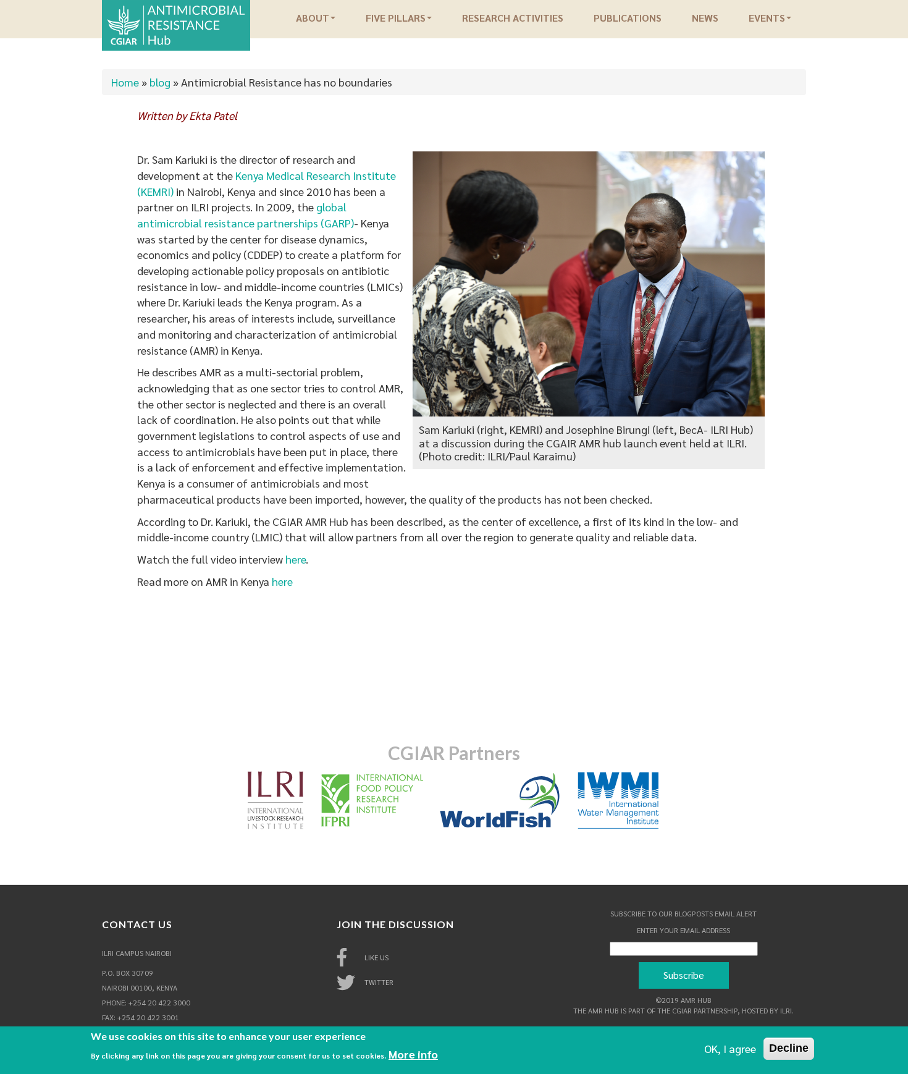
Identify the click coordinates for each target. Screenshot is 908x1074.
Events (767, 18)
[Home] (176, 24)
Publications (628, 18)
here (295, 559)
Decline (789, 1048)
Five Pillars (396, 18)
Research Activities (512, 18)
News (705, 18)
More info (413, 1054)
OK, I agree (730, 1048)
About (312, 18)
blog (159, 82)
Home (125, 82)
